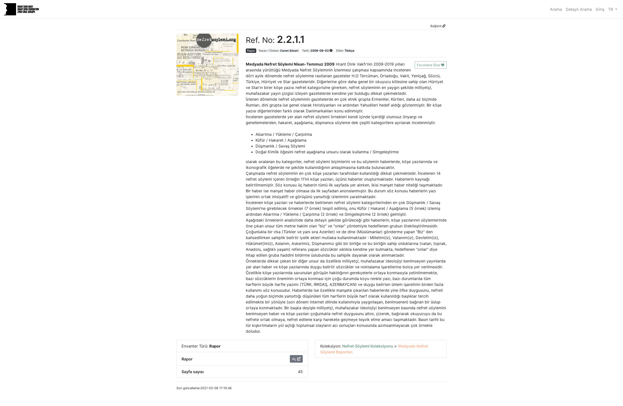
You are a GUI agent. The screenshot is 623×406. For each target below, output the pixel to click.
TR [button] (611, 9)
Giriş (600, 9)
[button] (438, 26)
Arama (556, 9)
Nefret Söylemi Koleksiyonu (368, 346)
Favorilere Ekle (429, 65)
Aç (294, 359)
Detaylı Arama (579, 9)
